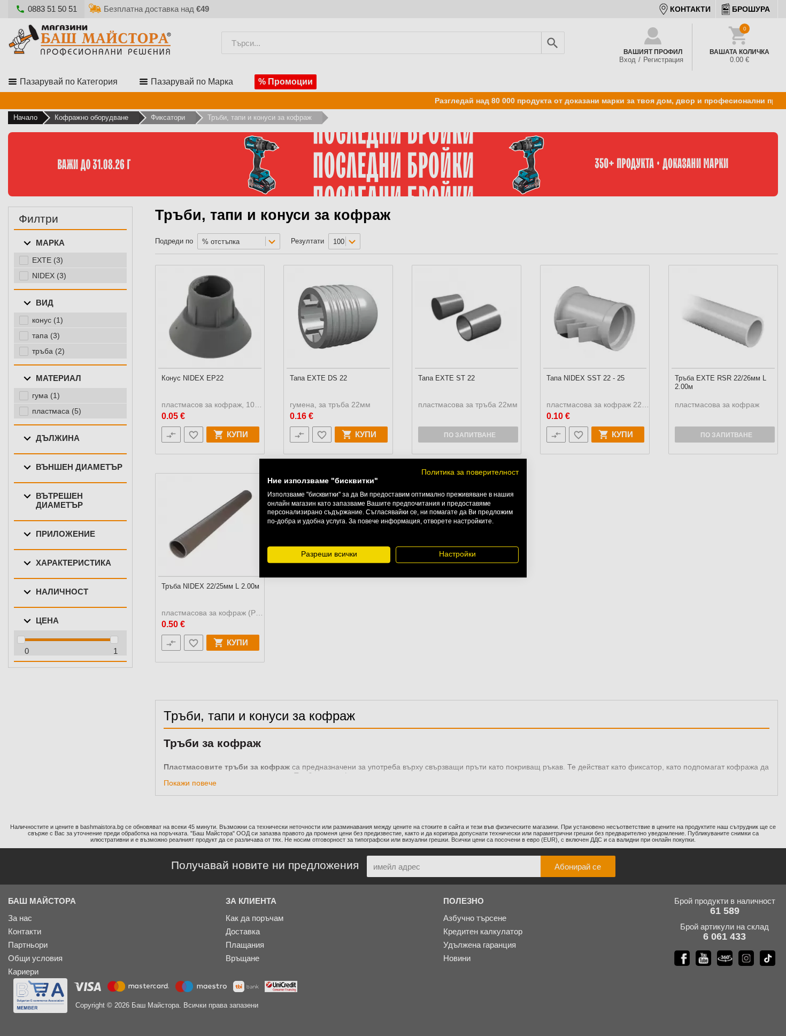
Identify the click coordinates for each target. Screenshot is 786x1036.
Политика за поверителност (470, 472)
